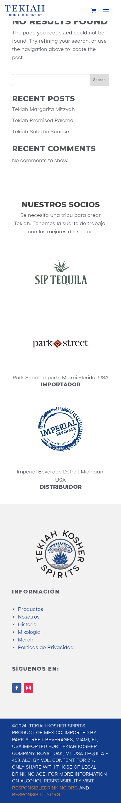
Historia (27, 625)
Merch (25, 640)
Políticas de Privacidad (46, 648)
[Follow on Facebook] (16, 688)
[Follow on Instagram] (28, 688)
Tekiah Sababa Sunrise (40, 132)
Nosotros (29, 617)
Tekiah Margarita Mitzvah (43, 109)
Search (99, 80)
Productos (30, 609)
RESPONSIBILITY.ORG (36, 795)
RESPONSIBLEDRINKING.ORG (45, 788)
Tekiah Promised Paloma (42, 121)
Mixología (29, 632)
